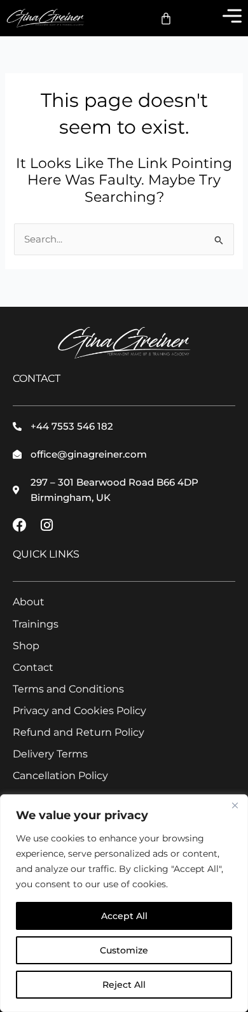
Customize (124, 950)
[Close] (234, 805)
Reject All (124, 984)
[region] (124, 903)
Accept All (124, 916)
